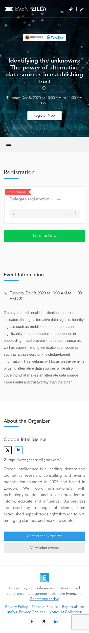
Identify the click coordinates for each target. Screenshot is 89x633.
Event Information (24, 275)
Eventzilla (25, 8)
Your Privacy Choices (28, 612)
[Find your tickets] (70, 9)
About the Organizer (27, 421)
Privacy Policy (16, 607)
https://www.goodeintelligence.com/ (34, 460)
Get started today (44, 599)
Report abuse (73, 607)
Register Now (44, 116)
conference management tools (31, 594)
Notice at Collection (65, 612)
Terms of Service (45, 607)
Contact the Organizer (44, 536)
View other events (44, 548)
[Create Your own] (82, 9)
